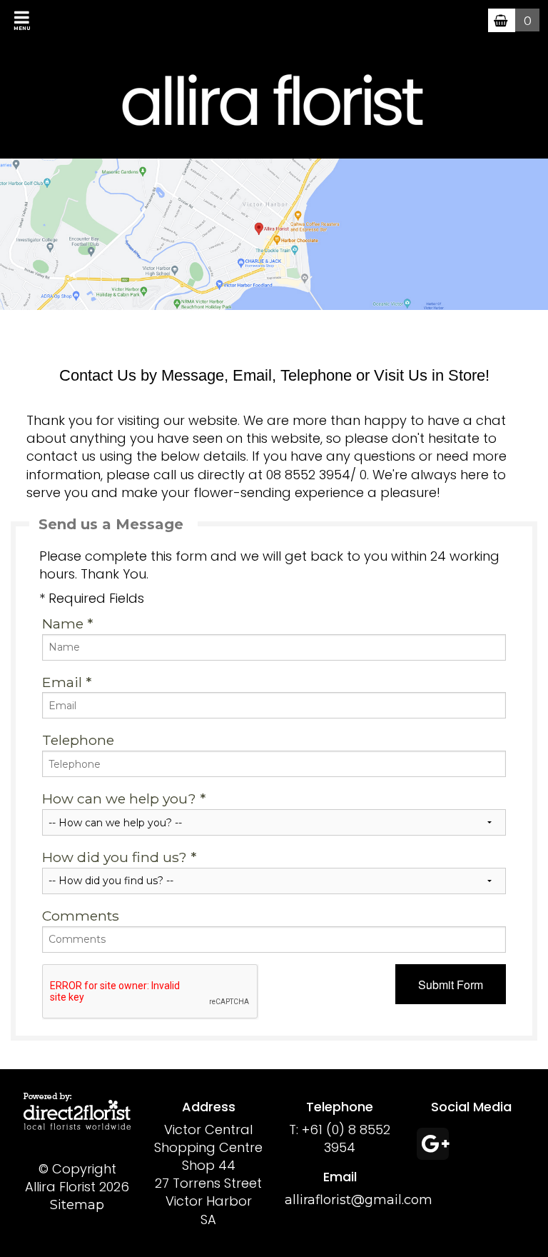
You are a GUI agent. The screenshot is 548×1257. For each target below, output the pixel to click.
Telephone (78, 739)
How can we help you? (124, 798)
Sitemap (77, 1205)
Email (66, 682)
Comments (80, 915)
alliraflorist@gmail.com (358, 1200)
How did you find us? (119, 857)
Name (67, 623)
